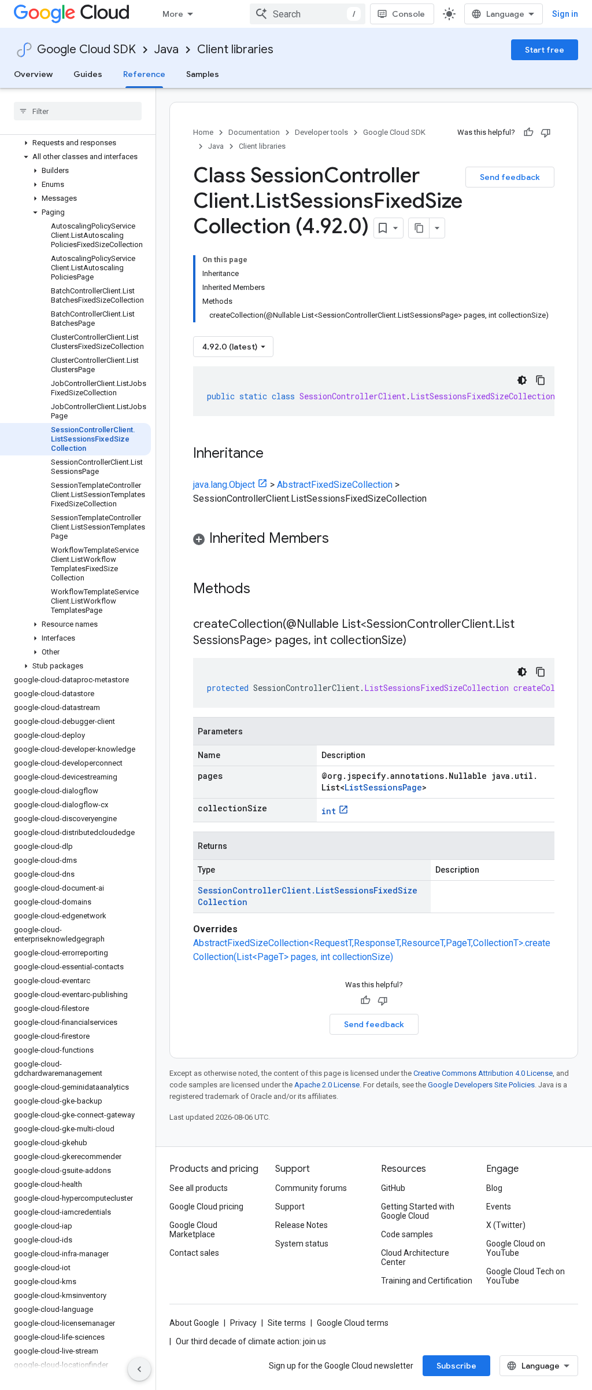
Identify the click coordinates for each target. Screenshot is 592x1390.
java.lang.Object (224, 484)
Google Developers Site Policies (481, 1084)
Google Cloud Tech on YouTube (525, 1276)
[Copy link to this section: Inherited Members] (340, 539)
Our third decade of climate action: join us (251, 1341)
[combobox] (307, 13)
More (172, 14)
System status (301, 1243)
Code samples (407, 1234)
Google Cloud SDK (86, 49)
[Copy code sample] (540, 380)
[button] (75, 143)
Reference (144, 74)
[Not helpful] (545, 132)
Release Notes (301, 1225)
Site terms (287, 1323)
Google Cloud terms (352, 1323)
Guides (87, 74)
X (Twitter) (506, 1225)
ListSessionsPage (383, 787)
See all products (198, 1188)
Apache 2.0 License (327, 1084)
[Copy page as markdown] (419, 228)
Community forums (311, 1188)
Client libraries (235, 49)
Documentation (254, 132)
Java (166, 49)
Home (203, 132)
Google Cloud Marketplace (193, 1229)
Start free (544, 50)
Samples (202, 74)
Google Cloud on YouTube (515, 1248)
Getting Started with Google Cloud (417, 1211)
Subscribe (456, 1365)
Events (498, 1206)
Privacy (243, 1323)
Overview (33, 74)
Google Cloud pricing (206, 1206)
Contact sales (194, 1252)
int (328, 811)
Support (290, 1206)
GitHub (393, 1188)
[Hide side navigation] (139, 1369)
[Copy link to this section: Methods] (265, 590)
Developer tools (321, 132)
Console (408, 14)
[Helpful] (528, 132)
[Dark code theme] (522, 380)
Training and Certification (426, 1280)
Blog (494, 1188)
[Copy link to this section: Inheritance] (275, 454)
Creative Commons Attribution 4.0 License (483, 1073)
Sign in (565, 14)
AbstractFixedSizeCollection (335, 484)
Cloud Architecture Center (415, 1257)
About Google (194, 1323)
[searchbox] (78, 111)
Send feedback (510, 177)
